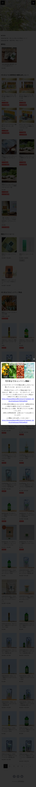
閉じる (34, 359)
